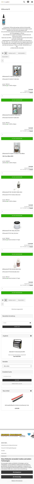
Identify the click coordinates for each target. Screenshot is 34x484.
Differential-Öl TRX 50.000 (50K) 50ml (11, 269)
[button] (2, 53)
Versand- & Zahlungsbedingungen (8, 448)
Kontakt (3, 450)
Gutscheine (3, 453)
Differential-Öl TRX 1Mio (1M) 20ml (10, 230)
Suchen (17, 380)
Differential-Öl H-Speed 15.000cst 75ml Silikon (13, 153)
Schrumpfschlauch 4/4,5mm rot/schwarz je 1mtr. (17, 405)
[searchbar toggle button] (24, 2)
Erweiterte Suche (17, 383)
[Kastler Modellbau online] (4, 2)
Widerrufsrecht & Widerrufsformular (9, 445)
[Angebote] (31, 336)
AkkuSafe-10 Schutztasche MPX (17, 351)
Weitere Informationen (17, 480)
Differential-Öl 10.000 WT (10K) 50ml (11, 76)
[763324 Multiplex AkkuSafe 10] (17, 344)
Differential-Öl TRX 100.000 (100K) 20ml (12, 192)
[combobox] (12, 53)
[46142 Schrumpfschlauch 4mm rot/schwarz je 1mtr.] (17, 398)
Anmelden (17, 326)
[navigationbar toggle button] (32, 2)
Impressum (3, 456)
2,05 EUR (17, 408)
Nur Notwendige (17, 476)
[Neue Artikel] (31, 391)
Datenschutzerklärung (22, 469)
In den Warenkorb (17, 100)
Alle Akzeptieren (17, 472)
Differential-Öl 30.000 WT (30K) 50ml (11, 115)
